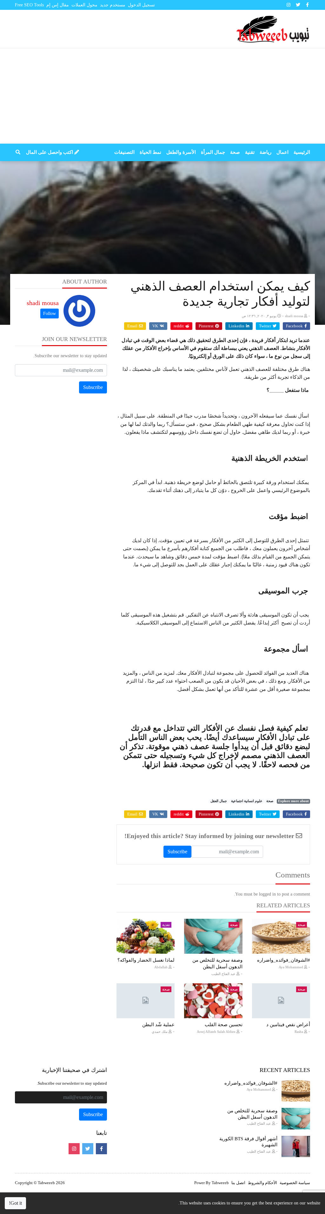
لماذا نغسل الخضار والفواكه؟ (146, 960)
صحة (269, 801)
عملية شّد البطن (158, 1024)
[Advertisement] (162, 95)
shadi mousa (43, 302)
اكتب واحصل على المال (50, 152)
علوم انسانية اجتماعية (246, 801)
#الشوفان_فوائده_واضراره (283, 960)
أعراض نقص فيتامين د (288, 1024)
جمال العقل (218, 801)
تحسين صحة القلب (223, 1024)
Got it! (15, 1203)
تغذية (166, 925)
